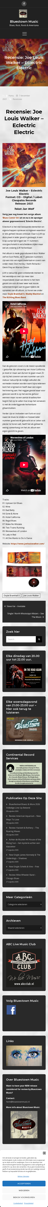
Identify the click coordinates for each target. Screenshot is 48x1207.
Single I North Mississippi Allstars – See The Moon (25, 615)
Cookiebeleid (18, 1203)
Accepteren (24, 1183)
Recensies (17, 99)
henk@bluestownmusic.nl (18, 1101)
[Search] (39, 639)
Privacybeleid (28, 1203)
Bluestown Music (24, 22)
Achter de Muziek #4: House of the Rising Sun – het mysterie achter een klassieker (23, 843)
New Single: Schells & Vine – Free (24, 866)
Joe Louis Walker (31, 595)
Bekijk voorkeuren (24, 1197)
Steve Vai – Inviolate (16, 606)
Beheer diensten (23, 1176)
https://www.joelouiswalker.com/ (27, 543)
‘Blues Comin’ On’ (10, 217)
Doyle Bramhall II (12, 595)
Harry (11, 95)
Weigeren (24, 1190)
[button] (44, 1153)
